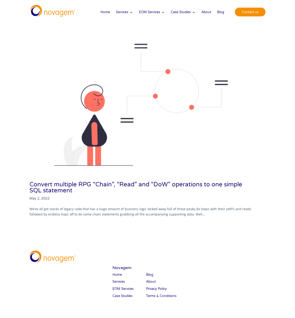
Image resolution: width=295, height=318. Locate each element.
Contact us (250, 12)
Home (105, 12)
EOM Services (149, 12)
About (206, 12)
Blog (220, 12)
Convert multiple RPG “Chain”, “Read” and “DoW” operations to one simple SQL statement (136, 187)
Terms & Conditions (161, 296)
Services (122, 12)
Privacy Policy (156, 289)
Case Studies (181, 12)
